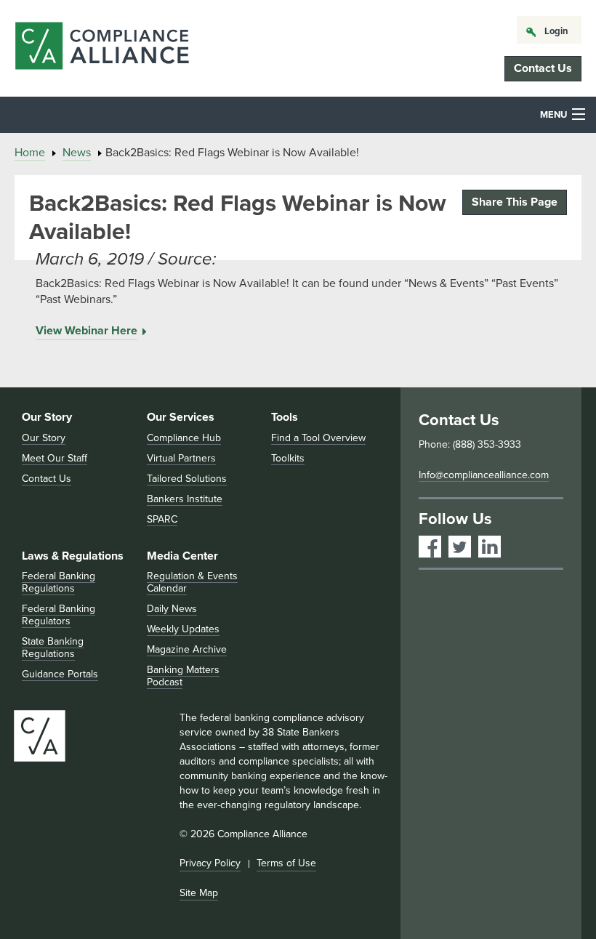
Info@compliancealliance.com (484, 475)
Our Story (47, 417)
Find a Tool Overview (318, 438)
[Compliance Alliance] (102, 48)
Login (556, 31)
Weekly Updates (183, 629)
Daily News (172, 609)
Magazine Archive (187, 649)
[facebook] (430, 547)
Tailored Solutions (187, 478)
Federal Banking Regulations (58, 582)
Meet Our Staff (54, 458)
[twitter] (459, 547)
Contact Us (543, 68)
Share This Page (514, 202)
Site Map (199, 893)
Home (30, 152)
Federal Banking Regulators (58, 615)
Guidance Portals (60, 674)
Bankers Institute (184, 499)
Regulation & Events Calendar (192, 582)
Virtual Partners (181, 458)
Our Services (180, 417)
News (77, 152)
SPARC (162, 519)
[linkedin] (489, 547)
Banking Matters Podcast (183, 676)
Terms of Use (286, 863)
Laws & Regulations (73, 556)
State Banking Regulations (53, 647)
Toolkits (288, 458)
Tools (284, 417)
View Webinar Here (86, 330)
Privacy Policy (210, 863)
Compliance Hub (184, 438)
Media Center (182, 556)
